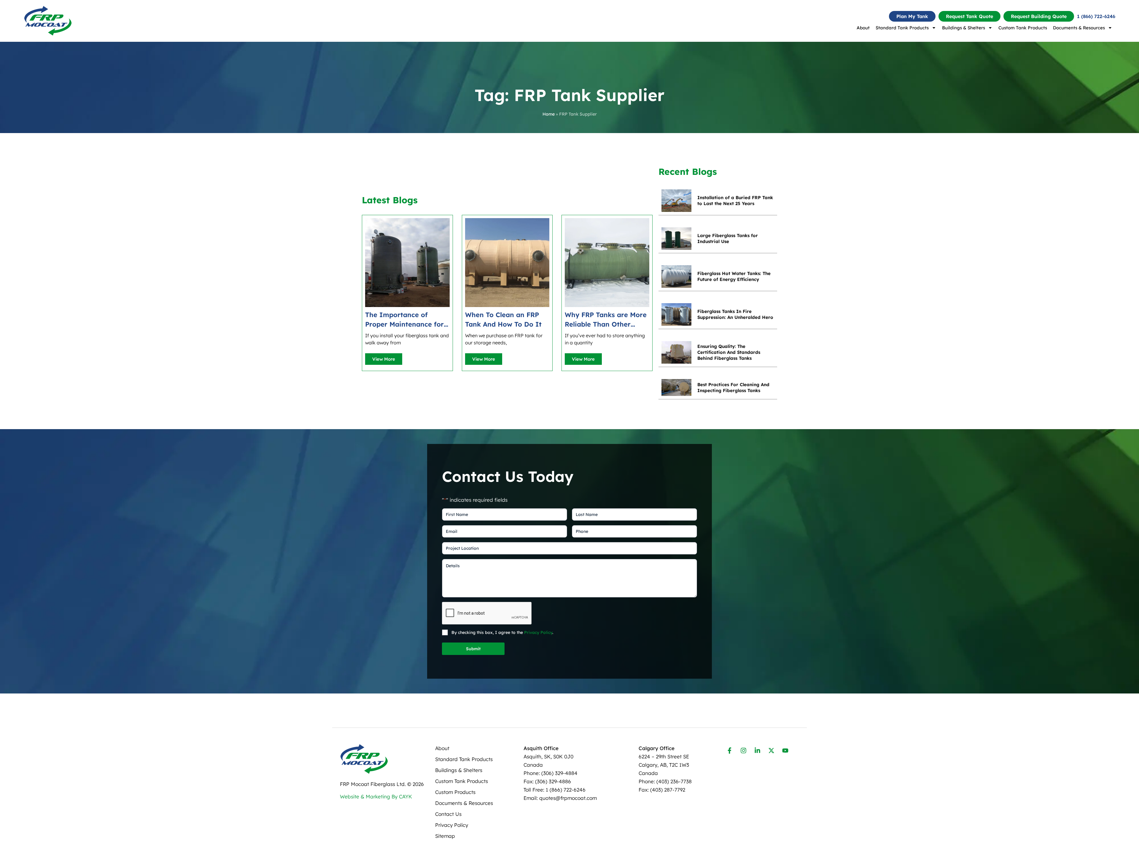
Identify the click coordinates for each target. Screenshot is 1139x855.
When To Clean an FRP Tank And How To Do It (503, 319)
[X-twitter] (771, 750)
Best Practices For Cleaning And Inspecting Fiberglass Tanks (733, 387)
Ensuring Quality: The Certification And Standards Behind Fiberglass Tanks (728, 352)
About (863, 28)
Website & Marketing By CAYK (376, 796)
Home (549, 114)
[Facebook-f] (729, 750)
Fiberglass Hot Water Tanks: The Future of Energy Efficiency (734, 276)
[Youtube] (785, 750)
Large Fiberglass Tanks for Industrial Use (727, 238)
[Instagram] (743, 750)
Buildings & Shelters (963, 28)
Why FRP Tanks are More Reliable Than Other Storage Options (606, 320)
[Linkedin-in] (757, 750)
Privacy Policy (538, 632)
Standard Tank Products (902, 28)
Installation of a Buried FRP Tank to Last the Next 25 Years (735, 200)
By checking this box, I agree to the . (502, 632)
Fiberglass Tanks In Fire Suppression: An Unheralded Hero (735, 314)
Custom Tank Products (1022, 28)
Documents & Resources (1079, 28)
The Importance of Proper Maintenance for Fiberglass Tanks (404, 320)
